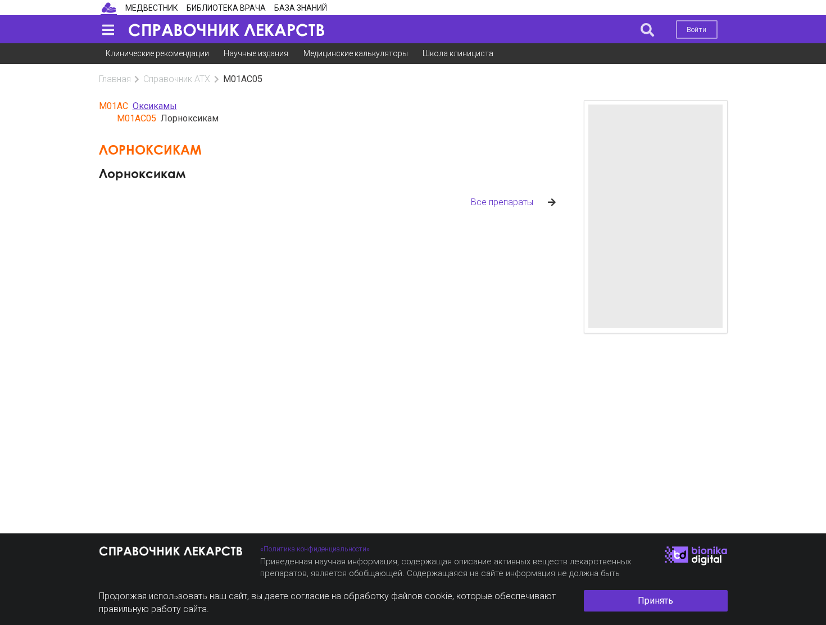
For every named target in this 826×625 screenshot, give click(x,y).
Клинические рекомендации (157, 53)
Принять (655, 600)
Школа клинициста (458, 53)
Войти (696, 29)
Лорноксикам (142, 173)
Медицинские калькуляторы (355, 53)
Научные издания (256, 53)
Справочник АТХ (176, 79)
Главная (115, 79)
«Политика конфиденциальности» (315, 549)
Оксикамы (155, 106)
